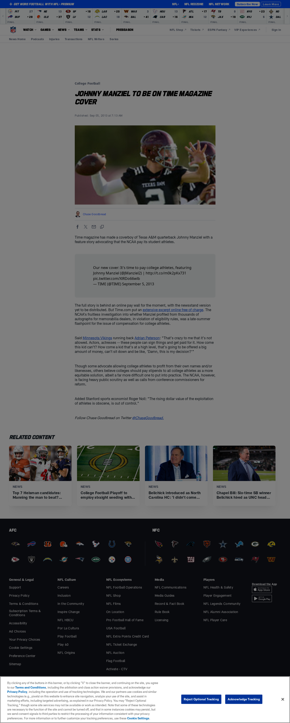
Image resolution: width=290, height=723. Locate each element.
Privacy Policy (17, 692)
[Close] (283, 699)
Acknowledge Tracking (244, 699)
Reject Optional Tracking (201, 699)
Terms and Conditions (30, 687)
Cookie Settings (138, 718)
